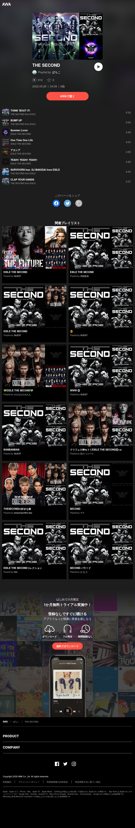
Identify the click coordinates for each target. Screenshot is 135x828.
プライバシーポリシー (29, 781)
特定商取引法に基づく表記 (87, 781)
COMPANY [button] (11, 747)
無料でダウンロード (67, 646)
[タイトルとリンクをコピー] (78, 203)
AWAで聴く (67, 96)
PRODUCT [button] (11, 736)
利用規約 (7, 781)
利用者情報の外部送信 (57, 781)
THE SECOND (31, 721)
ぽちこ (56, 72)
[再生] (98, 67)
